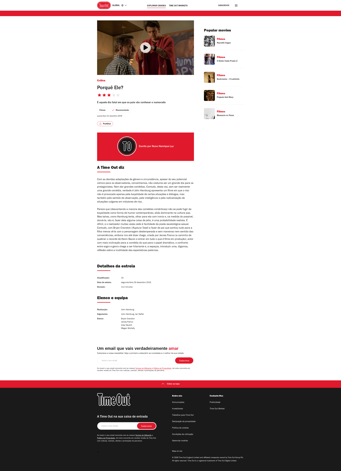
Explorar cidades (156, 6)
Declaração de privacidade (184, 422)
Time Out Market (217, 409)
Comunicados (178, 402)
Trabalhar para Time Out (183, 415)
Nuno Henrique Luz (163, 146)
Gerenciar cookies (180, 441)
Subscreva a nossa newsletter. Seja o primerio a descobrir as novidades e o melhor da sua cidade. (140, 353)
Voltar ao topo (173, 384)
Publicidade (215, 402)
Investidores (177, 409)
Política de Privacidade (162, 369)
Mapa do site (177, 451)
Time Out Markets (178, 6)
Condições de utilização (182, 434)
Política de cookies (180, 428)
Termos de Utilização (143, 369)
